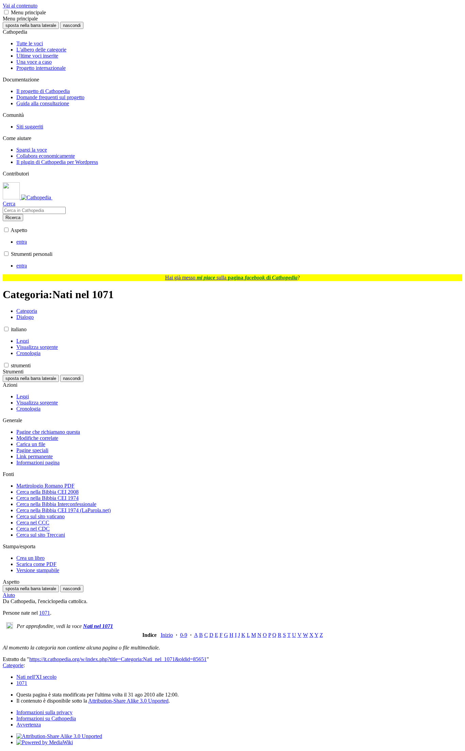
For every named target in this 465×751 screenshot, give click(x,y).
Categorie (13, 665)
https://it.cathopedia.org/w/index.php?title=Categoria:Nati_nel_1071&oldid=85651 (118, 659)
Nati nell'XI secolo (36, 677)
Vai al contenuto (20, 6)
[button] (6, 12)
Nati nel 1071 (98, 626)
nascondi (72, 25)
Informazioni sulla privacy (44, 712)
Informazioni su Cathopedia (46, 718)
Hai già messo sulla (231, 277)
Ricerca (12, 217)
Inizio (167, 635)
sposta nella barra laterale (30, 25)
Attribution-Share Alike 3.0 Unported (128, 701)
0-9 (183, 635)
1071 (44, 613)
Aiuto (9, 595)
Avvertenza (28, 724)
